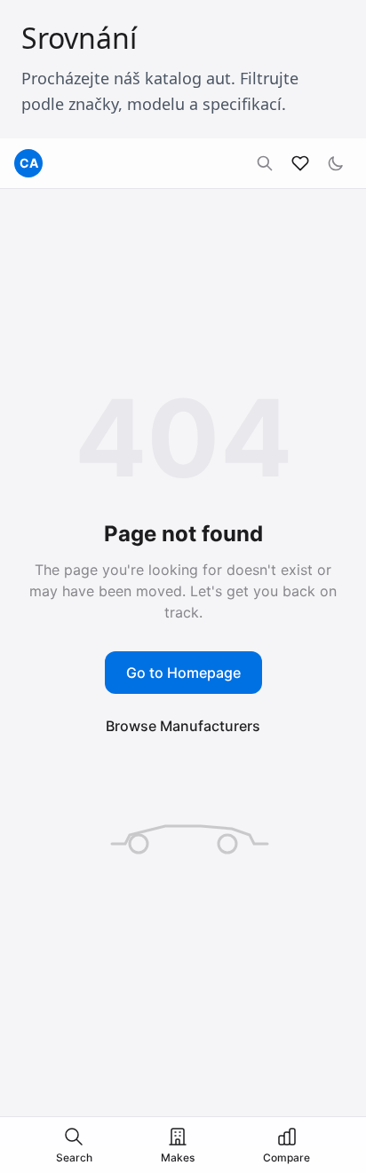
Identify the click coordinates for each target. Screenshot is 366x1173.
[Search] (265, 163)
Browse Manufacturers (183, 726)
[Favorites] (300, 163)
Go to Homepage (183, 672)
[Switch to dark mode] (336, 163)
